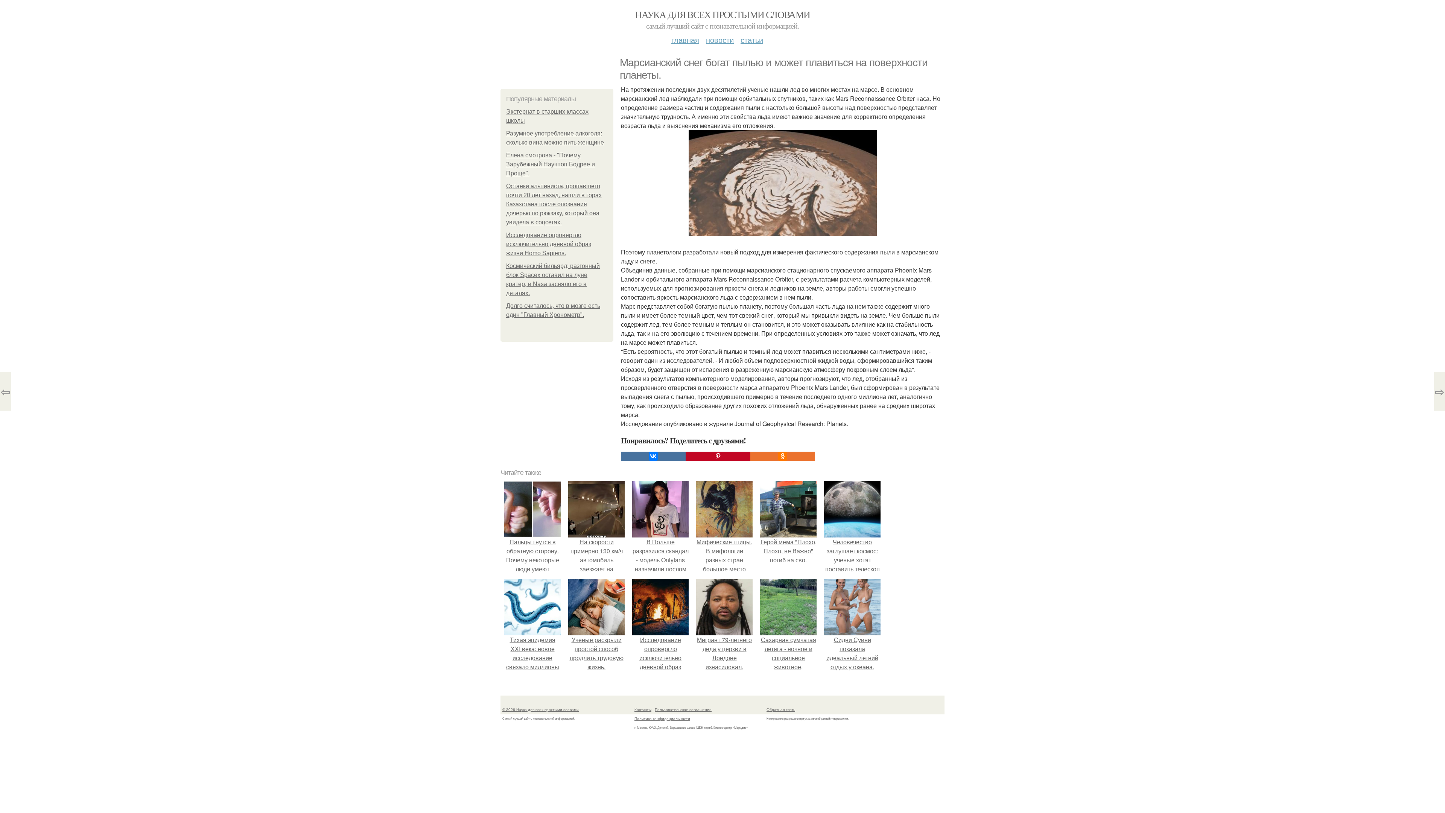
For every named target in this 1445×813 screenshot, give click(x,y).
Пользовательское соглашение (683, 709)
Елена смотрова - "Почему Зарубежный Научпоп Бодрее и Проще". (550, 164)
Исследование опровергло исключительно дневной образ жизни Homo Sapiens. (548, 244)
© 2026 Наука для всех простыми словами (540, 709)
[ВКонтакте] (653, 456)
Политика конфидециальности (662, 718)
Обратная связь (781, 709)
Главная (685, 39)
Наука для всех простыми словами (722, 14)
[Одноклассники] (782, 456)
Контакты (642, 709)
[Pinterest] (718, 456)
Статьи (752, 39)
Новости (720, 39)
